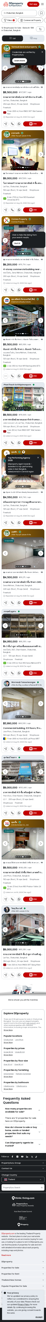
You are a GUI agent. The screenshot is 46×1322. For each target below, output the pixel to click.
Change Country (9, 1175)
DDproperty (7, 1261)
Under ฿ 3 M (8, 1052)
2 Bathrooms (9, 1086)
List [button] (14, 38)
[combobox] (21, 13)
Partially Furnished (23, 1074)
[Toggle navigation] (42, 4)
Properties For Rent (10, 1274)
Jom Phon (19, 1040)
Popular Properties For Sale (14, 1286)
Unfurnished (9, 1074)
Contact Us (7, 1168)
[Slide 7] (22, 81)
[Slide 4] (18, 167)
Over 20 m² (8, 1064)
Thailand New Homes (11, 1280)
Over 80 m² (18, 1064)
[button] (42, 52)
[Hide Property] (35, 142)
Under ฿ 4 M (20, 1052)
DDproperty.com (8, 1234)
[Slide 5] (18, 81)
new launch (31, 1023)
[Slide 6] (20, 81)
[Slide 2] (18, 408)
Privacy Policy (24, 1304)
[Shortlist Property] (40, 142)
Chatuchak (8, 1040)
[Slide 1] (16, 408)
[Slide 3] (18, 333)
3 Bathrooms (21, 1086)
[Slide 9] (27, 81)
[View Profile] (23, 48)
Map (35, 38)
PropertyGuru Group (11, 1163)
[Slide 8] (25, 81)
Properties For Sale (10, 1267)
